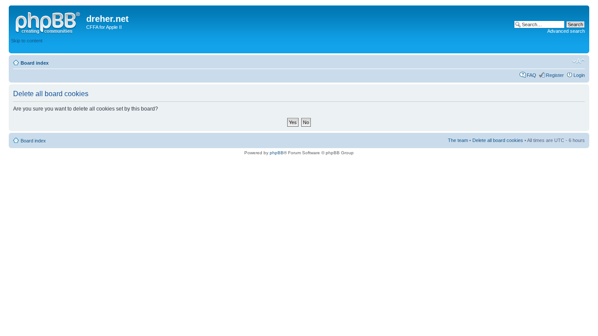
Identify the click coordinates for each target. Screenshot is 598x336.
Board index (35, 63)
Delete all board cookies (497, 140)
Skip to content (26, 40)
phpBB (277, 152)
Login (579, 75)
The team (458, 140)
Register (555, 75)
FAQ (531, 75)
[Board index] (48, 21)
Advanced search (566, 31)
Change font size (578, 61)
